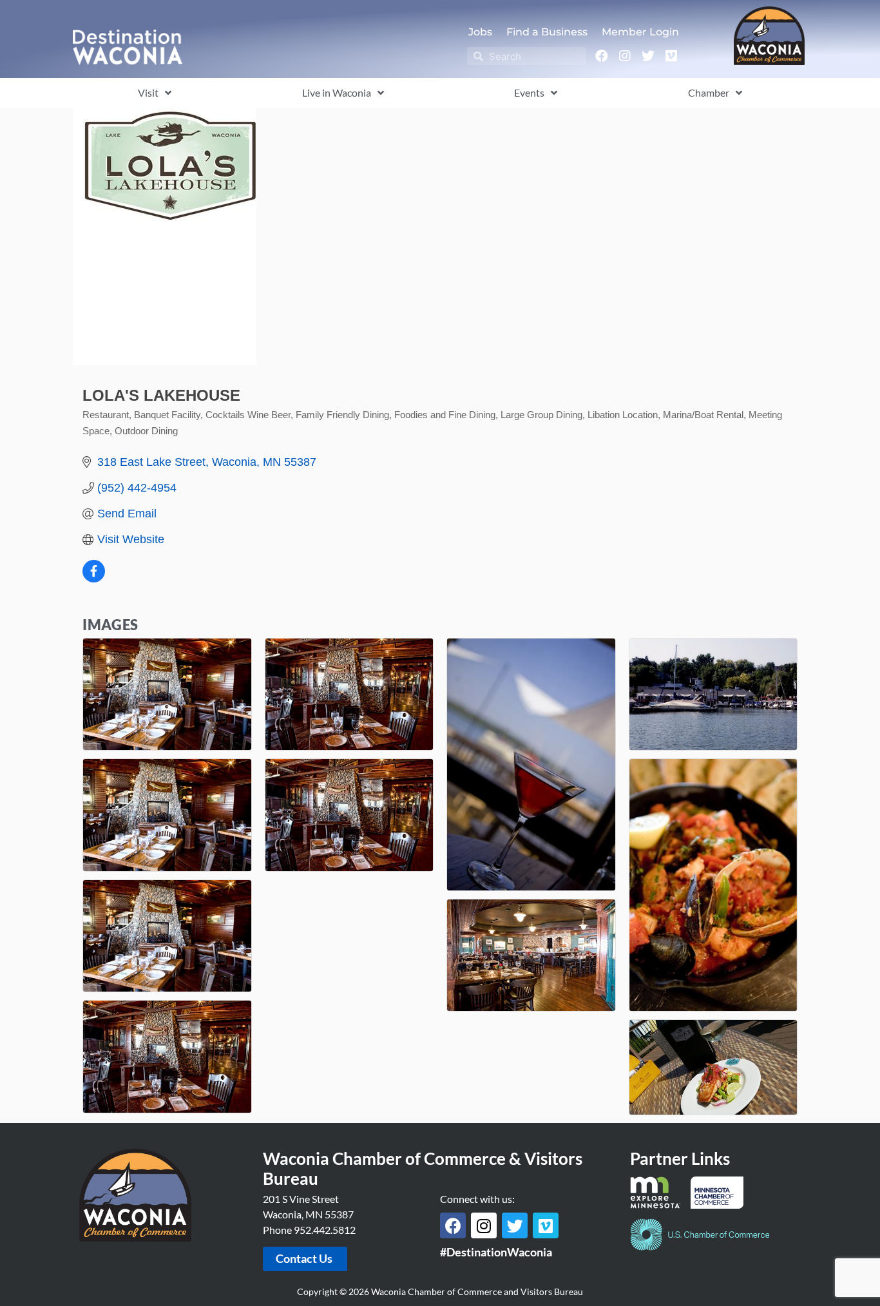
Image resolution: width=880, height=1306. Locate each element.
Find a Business (547, 32)
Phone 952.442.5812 (309, 1230)
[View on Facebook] (93, 578)
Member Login (640, 32)
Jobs (480, 32)
